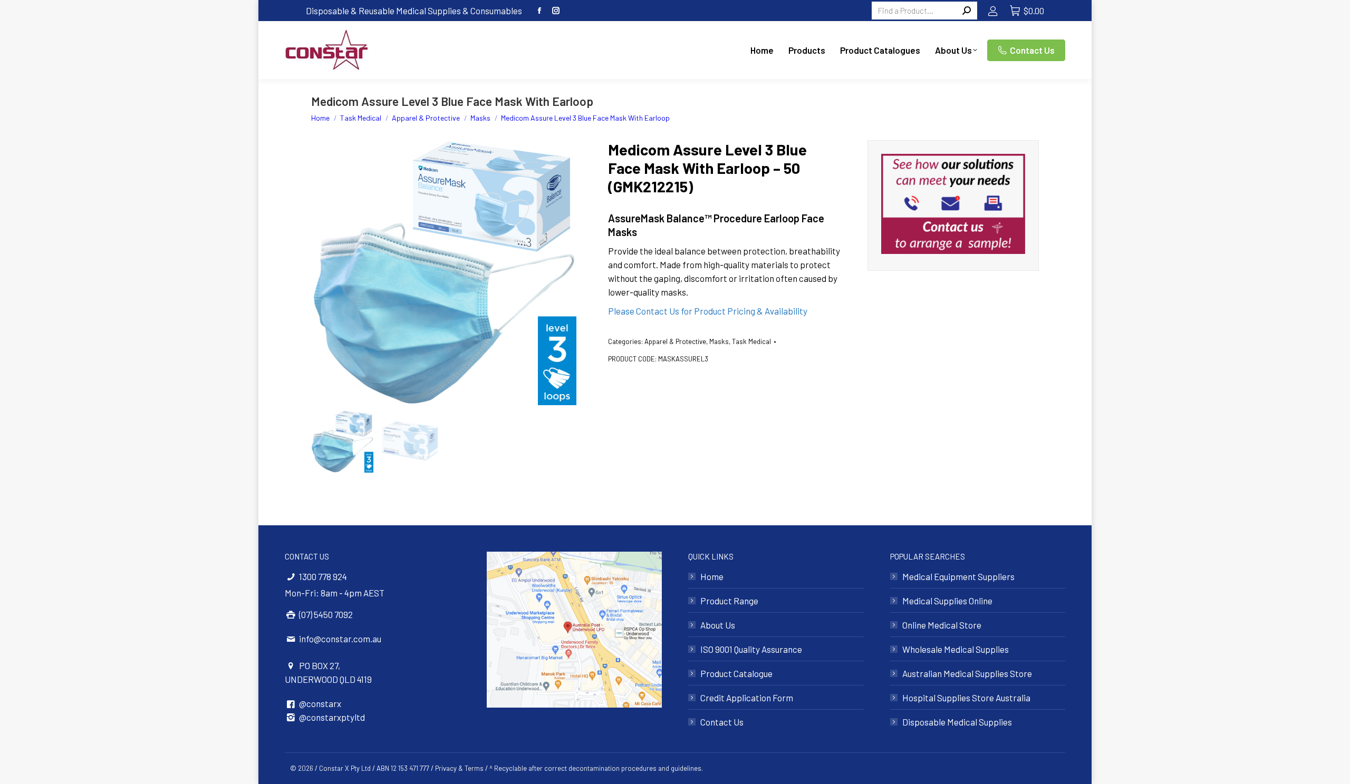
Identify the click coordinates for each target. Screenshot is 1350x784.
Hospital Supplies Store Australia (966, 697)
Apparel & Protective (675, 341)
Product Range (729, 600)
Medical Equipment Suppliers (958, 576)
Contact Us (722, 722)
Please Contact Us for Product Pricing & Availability (707, 311)
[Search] (966, 10)
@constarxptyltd (332, 717)
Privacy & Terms (459, 768)
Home (712, 576)
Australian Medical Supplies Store (967, 673)
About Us (717, 625)
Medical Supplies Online (947, 600)
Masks (719, 341)
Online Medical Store (941, 625)
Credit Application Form (746, 697)
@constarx (320, 703)
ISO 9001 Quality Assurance (751, 649)
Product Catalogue (736, 673)
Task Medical (751, 341)
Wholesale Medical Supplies (955, 649)
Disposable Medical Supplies (957, 722)
